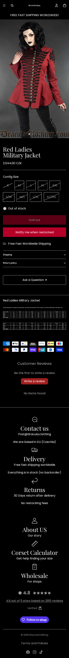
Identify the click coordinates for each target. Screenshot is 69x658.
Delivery (34, 459)
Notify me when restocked (34, 232)
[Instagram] (34, 652)
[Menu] (4, 5)
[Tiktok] (41, 652)
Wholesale (34, 575)
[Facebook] (28, 652)
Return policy (10, 262)
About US (34, 529)
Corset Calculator (34, 552)
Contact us (34, 428)
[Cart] (65, 5)
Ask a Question (34, 280)
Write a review (34, 381)
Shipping (7, 254)
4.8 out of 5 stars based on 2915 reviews (34, 601)
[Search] (12, 5)
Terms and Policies (34, 643)
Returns (34, 489)
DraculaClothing (38, 634)
